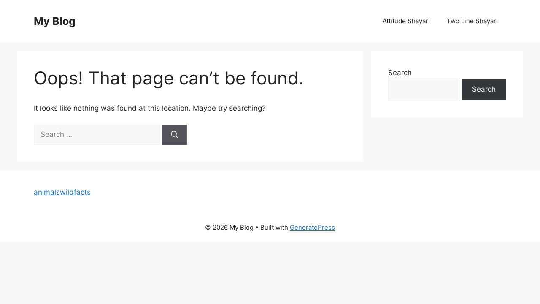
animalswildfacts (62, 192)
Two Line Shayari (472, 21)
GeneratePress (312, 227)
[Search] (174, 135)
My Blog (55, 21)
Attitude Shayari (406, 21)
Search (400, 72)
